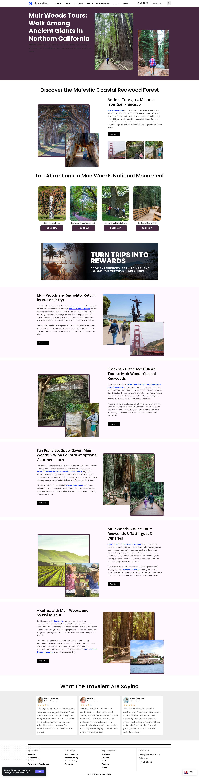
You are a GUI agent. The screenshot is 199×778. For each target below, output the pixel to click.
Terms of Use (24, 773)
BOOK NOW (52, 228)
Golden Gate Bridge (74, 485)
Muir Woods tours (115, 110)
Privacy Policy (9, 773)
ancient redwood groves (79, 309)
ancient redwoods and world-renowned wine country (59, 471)
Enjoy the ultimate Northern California (124, 544)
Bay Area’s (58, 621)
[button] (114, 134)
